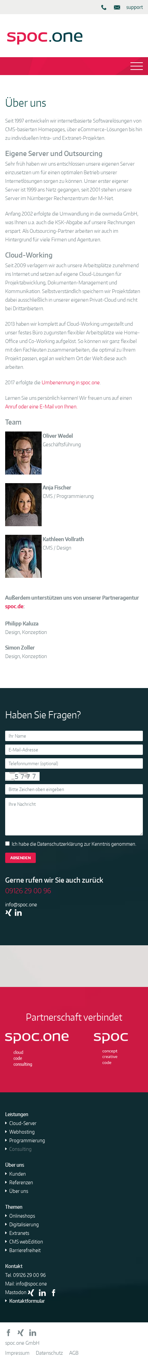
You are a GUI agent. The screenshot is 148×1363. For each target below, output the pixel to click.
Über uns (18, 1191)
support (134, 7)
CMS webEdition (26, 1242)
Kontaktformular (27, 1301)
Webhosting (22, 1132)
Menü (74, 66)
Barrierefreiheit (25, 1250)
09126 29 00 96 (29, 1275)
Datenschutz (49, 1353)
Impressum (17, 1353)
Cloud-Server (22, 1123)
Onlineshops (22, 1216)
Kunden (17, 1174)
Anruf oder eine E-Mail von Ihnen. (41, 406)
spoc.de (14, 606)
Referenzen (21, 1182)
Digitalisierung (24, 1224)
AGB (73, 1353)
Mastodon (16, 1292)
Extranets (19, 1233)
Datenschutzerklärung (60, 844)
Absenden (20, 857)
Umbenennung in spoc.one (71, 382)
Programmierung (27, 1140)
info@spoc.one (21, 904)
